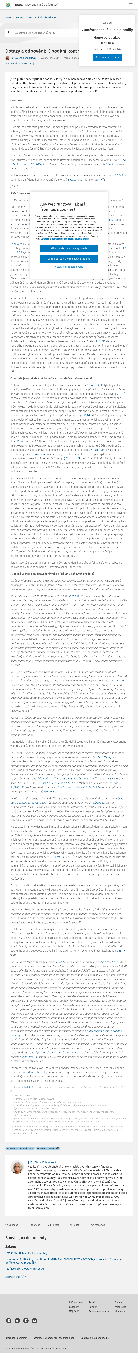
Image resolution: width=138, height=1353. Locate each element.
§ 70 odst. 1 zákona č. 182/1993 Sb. (55, 783)
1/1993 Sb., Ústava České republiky (26, 1253)
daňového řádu (40, 454)
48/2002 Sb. (17, 787)
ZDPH (99, 179)
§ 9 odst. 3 (57, 857)
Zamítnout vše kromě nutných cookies (69, 258)
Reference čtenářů (99, 1311)
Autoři (92, 1302)
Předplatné (120, 1307)
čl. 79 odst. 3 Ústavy (100, 757)
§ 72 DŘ (100, 341)
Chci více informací (107, 57)
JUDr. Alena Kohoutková (23, 58)
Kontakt (118, 1302)
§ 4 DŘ (27, 1087)
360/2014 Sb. (107, 164)
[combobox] (69, 33)
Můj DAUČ (74, 1311)
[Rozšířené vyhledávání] (9, 33)
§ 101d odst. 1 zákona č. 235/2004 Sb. (79, 787)
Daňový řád (17, 244)
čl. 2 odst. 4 (45, 778)
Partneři (93, 1307)
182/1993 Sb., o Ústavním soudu (24, 1268)
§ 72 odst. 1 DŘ (72, 458)
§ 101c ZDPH (98, 449)
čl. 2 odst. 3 (85, 778)
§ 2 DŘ (27, 1095)
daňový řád (111, 219)
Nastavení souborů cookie (95, 1337)
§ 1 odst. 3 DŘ (95, 385)
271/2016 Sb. (77, 596)
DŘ (17, 224)
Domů (8, 17)
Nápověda (119, 1311)
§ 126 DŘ (85, 415)
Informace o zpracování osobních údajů (54, 1337)
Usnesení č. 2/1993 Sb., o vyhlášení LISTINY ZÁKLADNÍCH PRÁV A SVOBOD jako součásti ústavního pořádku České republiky (63, 1261)
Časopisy (19, 17)
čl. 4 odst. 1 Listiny (104, 778)
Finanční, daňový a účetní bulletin (42, 17)
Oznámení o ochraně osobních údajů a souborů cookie (65, 239)
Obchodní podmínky (16, 1337)
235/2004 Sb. (107, 962)
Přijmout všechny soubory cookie (69, 248)
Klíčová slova (76, 1302)
